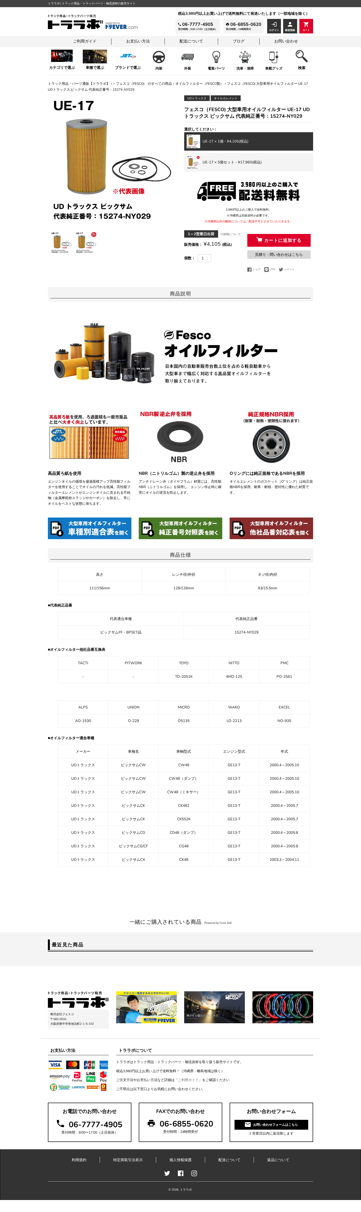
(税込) (226, 141)
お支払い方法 (138, 41)
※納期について (230, 234)
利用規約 (79, 1159)
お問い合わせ (286, 41)
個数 (188, 258)
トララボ (186, 1190)
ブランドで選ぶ (128, 67)
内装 (158, 68)
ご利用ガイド (85, 41)
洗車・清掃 (245, 68)
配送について (191, 41)
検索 (301, 67)
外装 (187, 68)
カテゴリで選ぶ (62, 67)
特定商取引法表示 (128, 1159)
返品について (278, 1159)
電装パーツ (216, 68)
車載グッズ (273, 68)
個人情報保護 (180, 1159)
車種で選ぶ (95, 67)
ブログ (239, 41)
